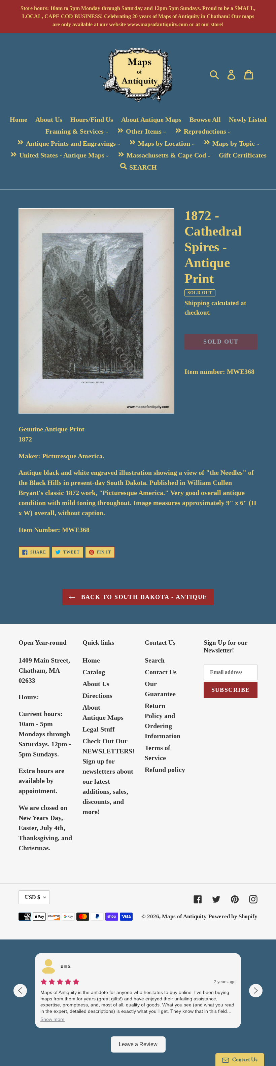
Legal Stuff (98, 729)
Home (91, 660)
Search (155, 660)
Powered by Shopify (232, 916)
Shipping (197, 303)
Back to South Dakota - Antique (143, 597)
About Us (95, 683)
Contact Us (161, 672)
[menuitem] (18, 120)
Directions (97, 695)
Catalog (93, 672)
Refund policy (165, 769)
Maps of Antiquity (184, 916)
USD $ (32, 897)
